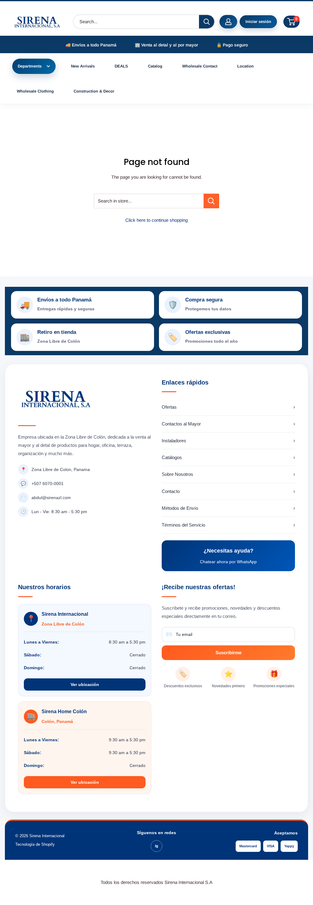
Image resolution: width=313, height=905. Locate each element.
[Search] (206, 21)
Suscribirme (228, 652)
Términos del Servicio (228, 524)
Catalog (155, 66)
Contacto (228, 491)
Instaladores (228, 440)
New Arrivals (83, 66)
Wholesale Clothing (35, 91)
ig (156, 846)
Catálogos (228, 457)
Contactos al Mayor (228, 423)
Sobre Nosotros (228, 474)
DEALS (121, 66)
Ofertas (228, 407)
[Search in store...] (211, 201)
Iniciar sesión (258, 21)
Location (245, 66)
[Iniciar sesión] (228, 21)
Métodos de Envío (228, 508)
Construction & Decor (94, 91)
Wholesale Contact (199, 66)
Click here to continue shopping (156, 220)
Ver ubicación (85, 684)
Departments (30, 66)
